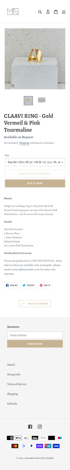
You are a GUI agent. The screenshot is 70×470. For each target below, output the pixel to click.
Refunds (12, 404)
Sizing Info (13, 374)
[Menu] (64, 12)
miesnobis (29, 458)
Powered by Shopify (44, 458)
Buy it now (35, 183)
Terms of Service (16, 384)
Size (7, 155)
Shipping (24, 143)
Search (11, 365)
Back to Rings (37, 303)
